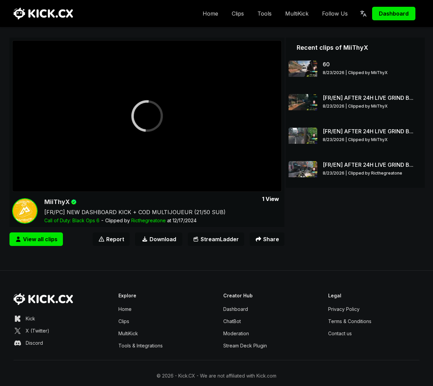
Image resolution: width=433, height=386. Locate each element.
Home (210, 13)
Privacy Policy (344, 309)
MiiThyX (57, 201)
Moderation (236, 333)
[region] (147, 116)
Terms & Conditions (349, 321)
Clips (238, 13)
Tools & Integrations (140, 345)
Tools (264, 13)
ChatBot (232, 321)
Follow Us (335, 13)
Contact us (340, 333)
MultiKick (297, 13)
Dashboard (394, 13)
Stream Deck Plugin (245, 345)
